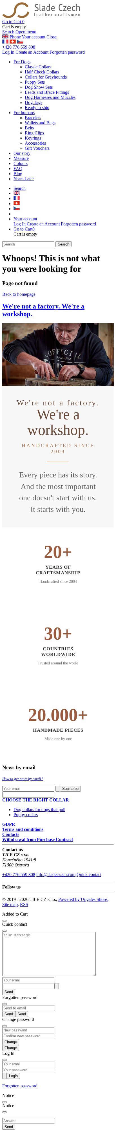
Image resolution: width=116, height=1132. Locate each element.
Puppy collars (26, 814)
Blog (18, 173)
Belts (29, 127)
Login (13, 1076)
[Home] (41, 16)
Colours (21, 163)
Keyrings (33, 138)
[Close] (4, 921)
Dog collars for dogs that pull (39, 809)
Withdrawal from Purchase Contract (37, 839)
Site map (10, 904)
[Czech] (20, 42)
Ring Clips (34, 133)
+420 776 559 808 (18, 47)
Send (9, 992)
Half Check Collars (42, 71)
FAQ (18, 168)
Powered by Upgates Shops (83, 899)
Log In (8, 52)
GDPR (8, 824)
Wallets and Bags (40, 122)
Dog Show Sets (39, 87)
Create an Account (31, 52)
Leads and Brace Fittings (47, 92)
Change (11, 1048)
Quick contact (89, 874)
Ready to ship (37, 107)
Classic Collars (38, 66)
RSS (24, 904)
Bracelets (33, 117)
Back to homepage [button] (18, 294)
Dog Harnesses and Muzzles (50, 97)
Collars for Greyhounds (46, 77)
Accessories (35, 143)
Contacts (10, 834)
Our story (22, 153)
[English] (13, 42)
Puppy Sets (35, 82)
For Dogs (22, 61)
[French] (5, 42)
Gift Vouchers (37, 148)
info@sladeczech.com (55, 874)
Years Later (24, 178)
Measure (21, 158)
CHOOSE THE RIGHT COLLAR (35, 800)
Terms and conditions (22, 829)
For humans (24, 112)
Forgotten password (67, 52)
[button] (13, 21)
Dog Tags (33, 102)
